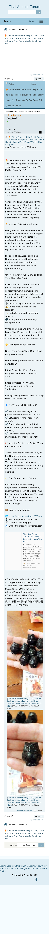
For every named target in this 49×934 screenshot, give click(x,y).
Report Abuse (6, 868)
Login (32, 21)
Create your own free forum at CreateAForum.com (23, 866)
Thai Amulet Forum (24, 7)
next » (42, 75)
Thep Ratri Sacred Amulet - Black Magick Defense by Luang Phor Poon (32, 538)
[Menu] (41, 21)
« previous (34, 75)
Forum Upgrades (22, 868)
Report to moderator (24, 810)
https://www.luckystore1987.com (25, 516)
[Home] (5, 29)
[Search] (38, 12)
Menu (7, 21)
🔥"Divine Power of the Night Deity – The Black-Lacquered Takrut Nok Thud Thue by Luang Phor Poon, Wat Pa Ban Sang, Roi (24, 141)
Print (39, 79)
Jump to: (13, 845)
